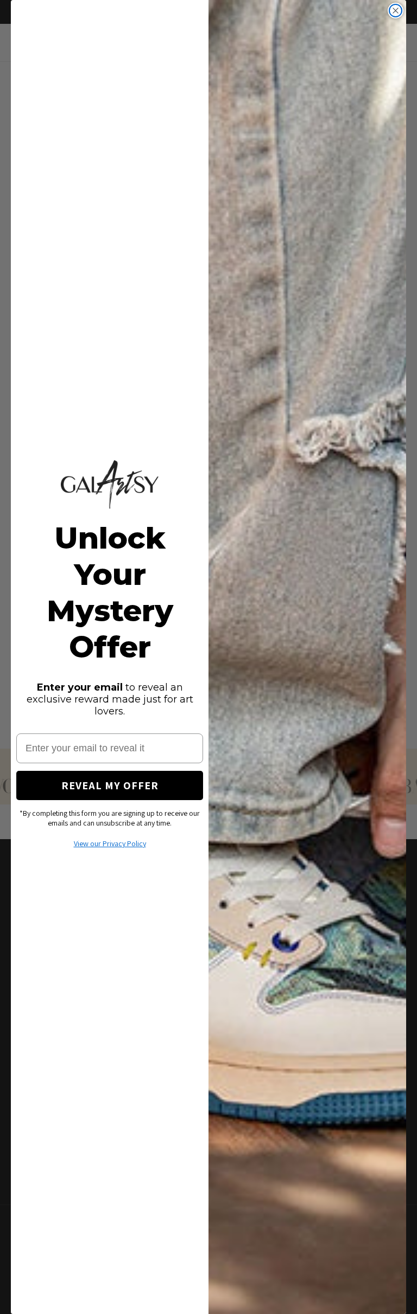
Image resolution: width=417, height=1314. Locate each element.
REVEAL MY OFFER (110, 785)
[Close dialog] (395, 10)
